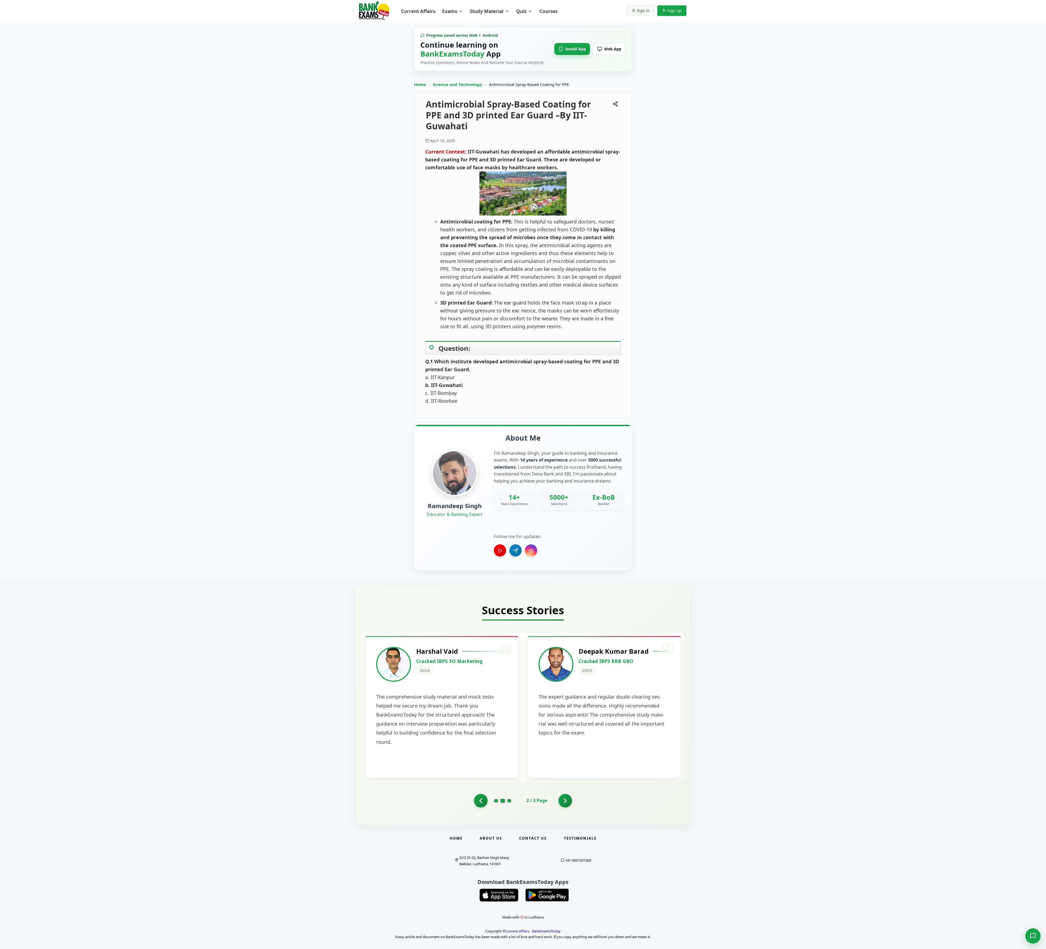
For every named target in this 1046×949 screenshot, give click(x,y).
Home (420, 84)
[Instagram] (531, 550)
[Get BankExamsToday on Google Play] (547, 895)
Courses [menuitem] (548, 11)
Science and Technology (458, 84)
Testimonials (580, 838)
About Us (491, 838)
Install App (575, 48)
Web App (612, 48)
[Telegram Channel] (515, 550)
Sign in (643, 10)
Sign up (674, 10)
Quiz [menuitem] (521, 11)
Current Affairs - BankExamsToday (533, 931)
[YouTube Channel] (500, 550)
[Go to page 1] (481, 800)
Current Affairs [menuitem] (418, 11)
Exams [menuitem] (449, 11)
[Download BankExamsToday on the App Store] (499, 895)
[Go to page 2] (502, 801)
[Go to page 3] (509, 800)
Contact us (533, 838)
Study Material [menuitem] (486, 11)
